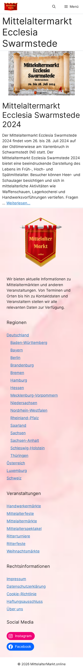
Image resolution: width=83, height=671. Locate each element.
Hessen (17, 388)
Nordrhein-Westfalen (28, 410)
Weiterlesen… (18, 203)
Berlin (15, 357)
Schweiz (14, 478)
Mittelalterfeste (20, 513)
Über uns (15, 609)
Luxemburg (17, 470)
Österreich (16, 463)
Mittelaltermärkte (22, 521)
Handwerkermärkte (24, 506)
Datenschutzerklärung (26, 586)
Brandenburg (22, 365)
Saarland (18, 425)
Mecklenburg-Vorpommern (34, 395)
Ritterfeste (16, 543)
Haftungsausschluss (25, 601)
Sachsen (18, 433)
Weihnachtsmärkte (23, 551)
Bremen (17, 372)
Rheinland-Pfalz (24, 418)
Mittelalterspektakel (24, 528)
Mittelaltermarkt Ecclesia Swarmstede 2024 (41, 115)
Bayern (16, 350)
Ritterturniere (18, 536)
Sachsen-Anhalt (24, 440)
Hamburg (18, 380)
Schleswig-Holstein (27, 448)
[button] (54, 6)
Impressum (16, 579)
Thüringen (19, 455)
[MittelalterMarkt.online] (10, 6)
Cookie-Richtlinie (22, 594)
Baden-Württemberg (28, 342)
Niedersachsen (23, 403)
